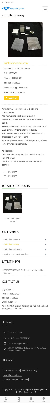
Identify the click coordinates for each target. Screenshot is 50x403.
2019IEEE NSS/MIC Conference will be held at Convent (24, 271)
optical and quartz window (16, 254)
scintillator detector (13, 249)
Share (6, 401)
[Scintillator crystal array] (12, 203)
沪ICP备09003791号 (27, 392)
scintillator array (11, 244)
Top (43, 401)
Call (18, 401)
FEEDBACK (12, 98)
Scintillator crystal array (13, 220)
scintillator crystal (12, 239)
